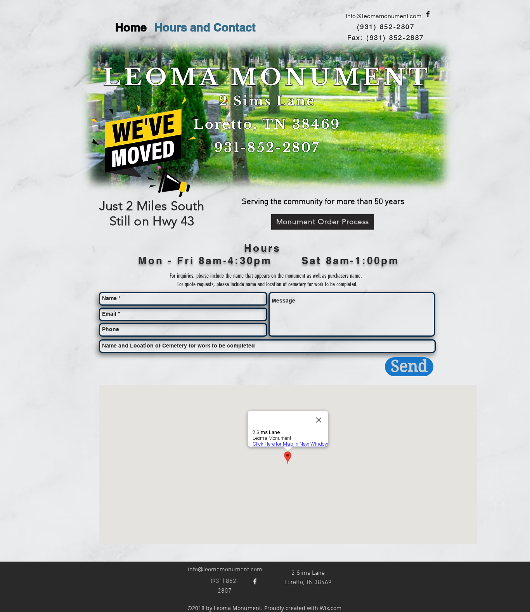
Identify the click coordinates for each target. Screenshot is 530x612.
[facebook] (428, 14)
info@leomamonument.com (383, 16)
